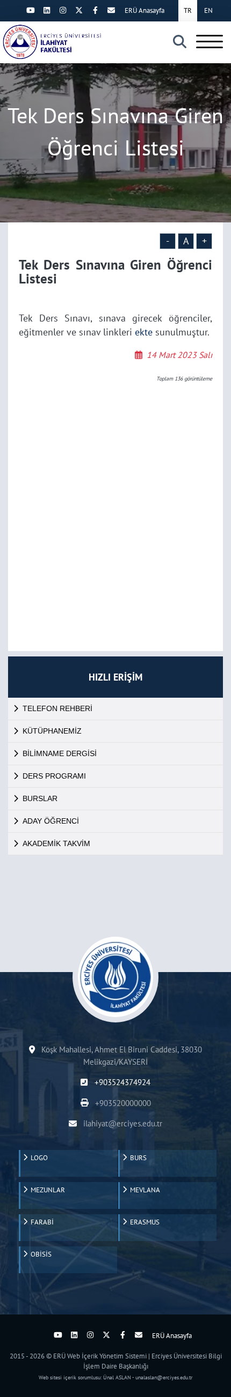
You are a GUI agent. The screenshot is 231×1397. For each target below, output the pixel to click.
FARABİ (40, 1222)
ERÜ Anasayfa (144, 10)
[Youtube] (30, 10)
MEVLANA (143, 1189)
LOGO (37, 1157)
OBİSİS (39, 1254)
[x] (79, 10)
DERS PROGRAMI (54, 776)
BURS (137, 1157)
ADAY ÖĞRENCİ (51, 821)
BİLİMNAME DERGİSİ (60, 753)
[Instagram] (62, 10)
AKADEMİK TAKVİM (56, 843)
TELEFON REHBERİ (57, 708)
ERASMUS (143, 1222)
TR (188, 10)
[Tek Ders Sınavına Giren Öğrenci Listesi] (51, 42)
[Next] (14, 10)
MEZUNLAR (46, 1189)
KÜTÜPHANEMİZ (52, 731)
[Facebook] (95, 10)
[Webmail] (111, 10)
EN (208, 10)
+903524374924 (121, 1082)
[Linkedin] (46, 10)
